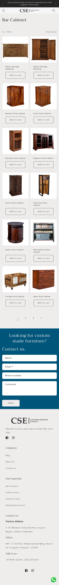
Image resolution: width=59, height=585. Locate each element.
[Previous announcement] (3, 4)
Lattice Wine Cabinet (14, 203)
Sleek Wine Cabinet (42, 297)
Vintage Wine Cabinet (14, 297)
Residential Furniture (15, 505)
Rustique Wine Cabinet (15, 158)
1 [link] (17, 318)
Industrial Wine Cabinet (40, 204)
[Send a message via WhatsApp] (54, 580)
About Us (10, 462)
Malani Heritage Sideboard (12, 68)
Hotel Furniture (13, 499)
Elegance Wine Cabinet (43, 158)
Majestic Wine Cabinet (15, 114)
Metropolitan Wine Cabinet (41, 251)
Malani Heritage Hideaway (40, 68)
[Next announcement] (56, 4)
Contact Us (11, 468)
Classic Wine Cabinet (14, 250)
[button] (3, 10)
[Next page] (41, 318)
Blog (8, 455)
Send (11, 403)
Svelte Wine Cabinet (42, 114)
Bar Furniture (12, 486)
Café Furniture (12, 492)
